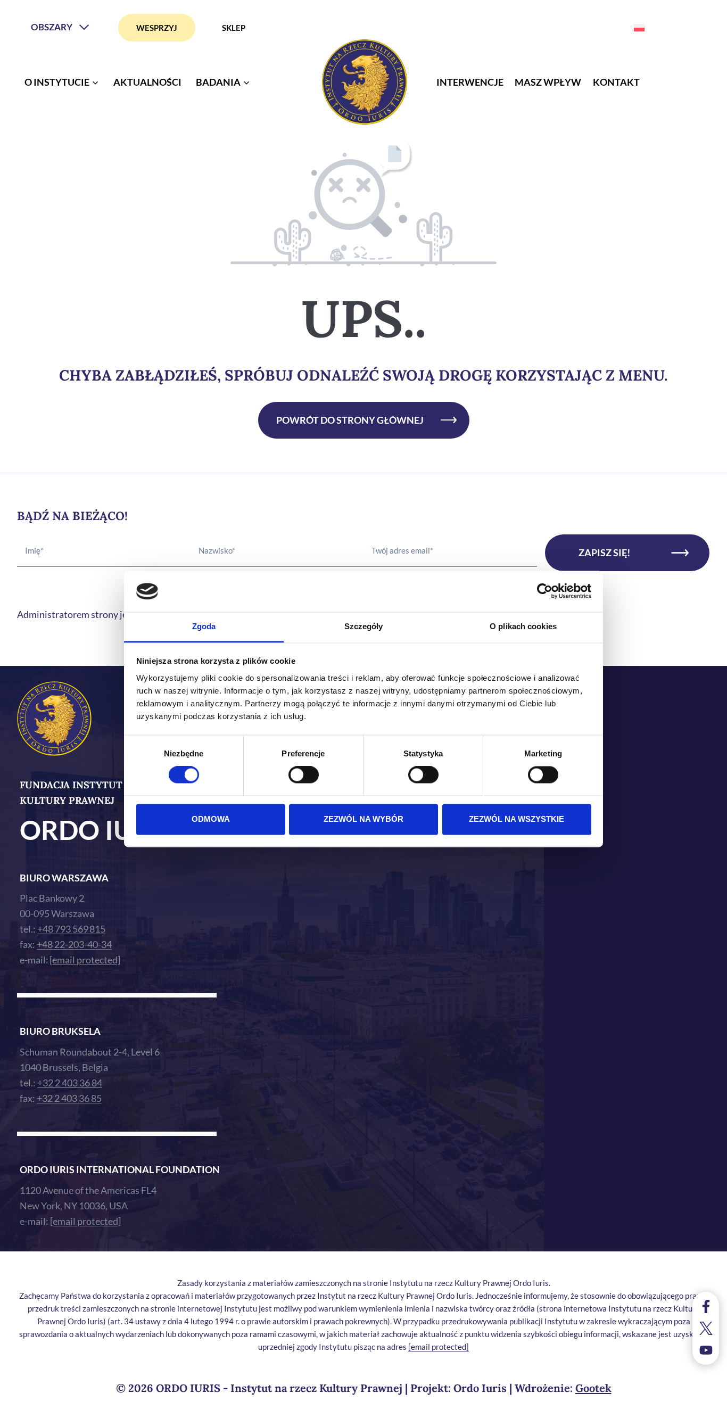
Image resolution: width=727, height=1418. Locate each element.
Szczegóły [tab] (363, 626)
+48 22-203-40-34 (74, 944)
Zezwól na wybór (363, 818)
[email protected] (438, 1346)
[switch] (303, 775)
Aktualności (147, 82)
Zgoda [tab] (204, 626)
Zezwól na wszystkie (516, 818)
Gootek (593, 1388)
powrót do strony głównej (350, 420)
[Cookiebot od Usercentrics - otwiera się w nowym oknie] (544, 591)
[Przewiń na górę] (708, 1407)
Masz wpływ (548, 82)
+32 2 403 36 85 (69, 1098)
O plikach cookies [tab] (523, 626)
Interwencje (469, 82)
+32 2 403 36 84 (69, 1083)
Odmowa (211, 818)
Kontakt (616, 82)
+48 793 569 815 (71, 929)
